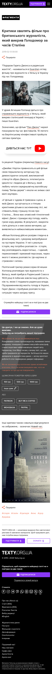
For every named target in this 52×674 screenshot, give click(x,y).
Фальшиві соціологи (11, 629)
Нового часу (41, 162)
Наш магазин (8, 648)
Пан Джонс (33, 127)
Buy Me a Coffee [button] (27, 401)
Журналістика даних (11, 622)
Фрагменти (7, 607)
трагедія (25, 513)
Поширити (10, 57)
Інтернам (6, 638)
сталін (15, 513)
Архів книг (6, 657)
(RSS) (9, 604)
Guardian (34, 69)
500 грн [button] (20, 382)
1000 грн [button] (34, 382)
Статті (4, 604)
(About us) (13, 600)
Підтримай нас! (8, 644)
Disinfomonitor (8, 635)
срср (41, 513)
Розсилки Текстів (9, 610)
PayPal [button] (24, 407)
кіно (34, 513)
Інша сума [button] (8, 388)
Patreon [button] (8, 401)
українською (19, 667)
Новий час (36, 426)
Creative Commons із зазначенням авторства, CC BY (26, 665)
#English (5, 616)
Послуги (5, 626)
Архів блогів (7, 654)
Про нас (5, 600)
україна (6, 517)
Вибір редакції (8, 613)
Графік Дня (7, 651)
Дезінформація (8, 632)
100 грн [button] (7, 382)
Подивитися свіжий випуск (26, 580)
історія (6, 513)
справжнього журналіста (15, 113)
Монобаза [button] (9, 407)
